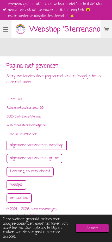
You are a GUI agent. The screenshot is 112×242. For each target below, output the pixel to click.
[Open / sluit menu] (5, 29)
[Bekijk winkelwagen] (106, 29)
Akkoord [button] (92, 228)
